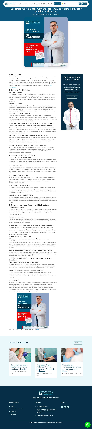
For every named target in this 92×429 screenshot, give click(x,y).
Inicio (20, 3)
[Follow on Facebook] (80, 4)
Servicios (36, 3)
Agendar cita (57, 3)
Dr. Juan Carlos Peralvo (27, 3)
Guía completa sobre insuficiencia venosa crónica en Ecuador (19, 367)
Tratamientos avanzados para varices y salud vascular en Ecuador (71, 368)
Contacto (50, 3)
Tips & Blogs (44, 3)
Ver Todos (78, 343)
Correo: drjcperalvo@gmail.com (45, 415)
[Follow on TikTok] (85, 4)
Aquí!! (37, 329)
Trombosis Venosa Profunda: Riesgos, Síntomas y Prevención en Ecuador (46, 368)
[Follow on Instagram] (83, 4)
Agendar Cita (71, 97)
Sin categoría (56, 14)
